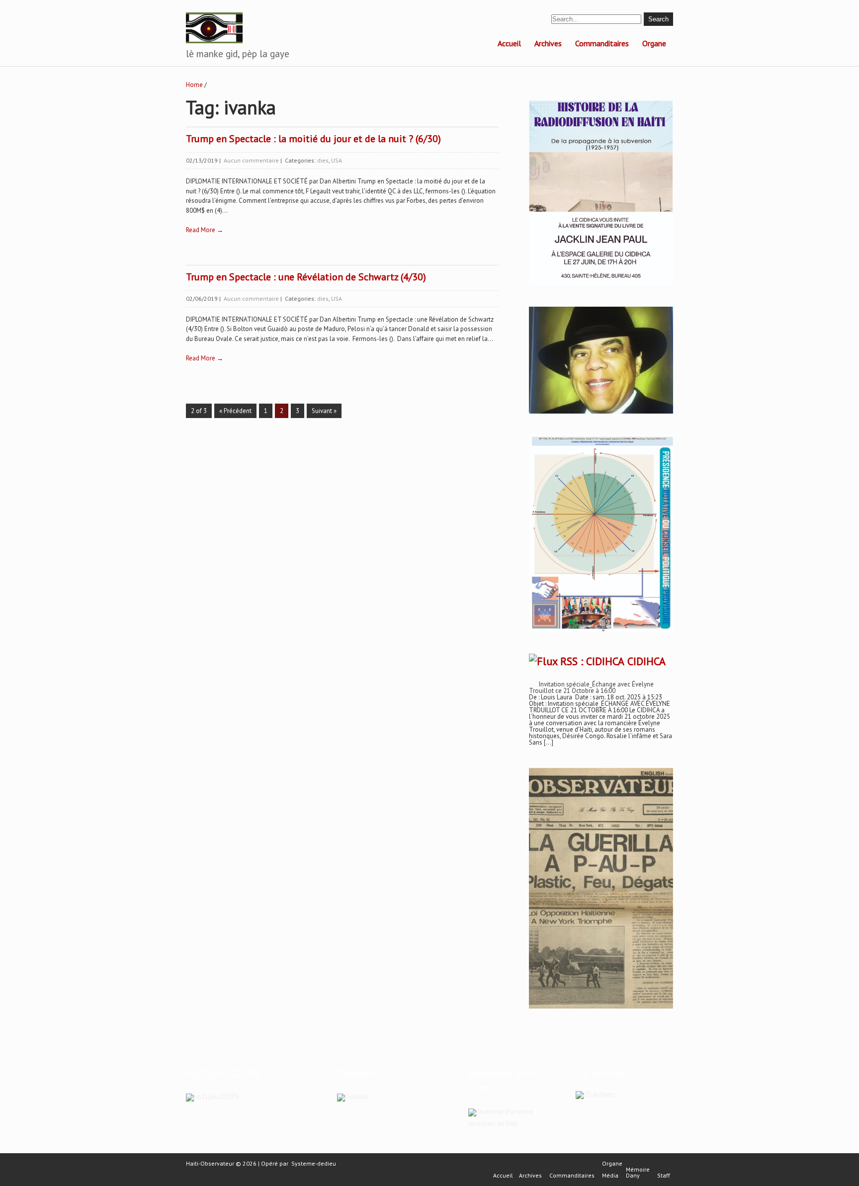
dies (323, 160)
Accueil (509, 43)
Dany (633, 1176)
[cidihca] (601, 286)
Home (194, 85)
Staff (663, 1176)
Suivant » (324, 411)
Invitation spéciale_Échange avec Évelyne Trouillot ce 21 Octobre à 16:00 (591, 687)
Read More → (204, 230)
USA (336, 160)
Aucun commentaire (251, 160)
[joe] (601, 411)
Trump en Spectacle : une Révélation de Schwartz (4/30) (306, 276)
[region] (601, 888)
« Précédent (235, 411)
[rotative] (601, 633)
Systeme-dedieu (313, 1163)
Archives (548, 43)
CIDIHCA (646, 661)
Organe (654, 43)
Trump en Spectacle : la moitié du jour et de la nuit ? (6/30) (313, 138)
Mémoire (638, 1170)
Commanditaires (602, 43)
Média (610, 1176)
